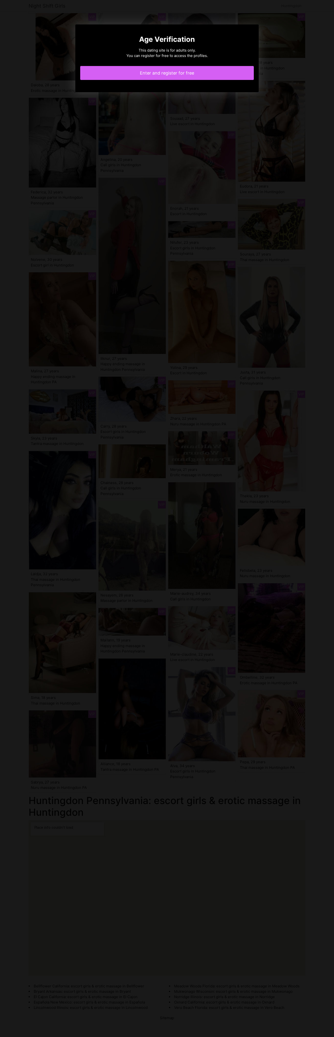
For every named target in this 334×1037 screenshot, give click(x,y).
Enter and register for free (167, 73)
